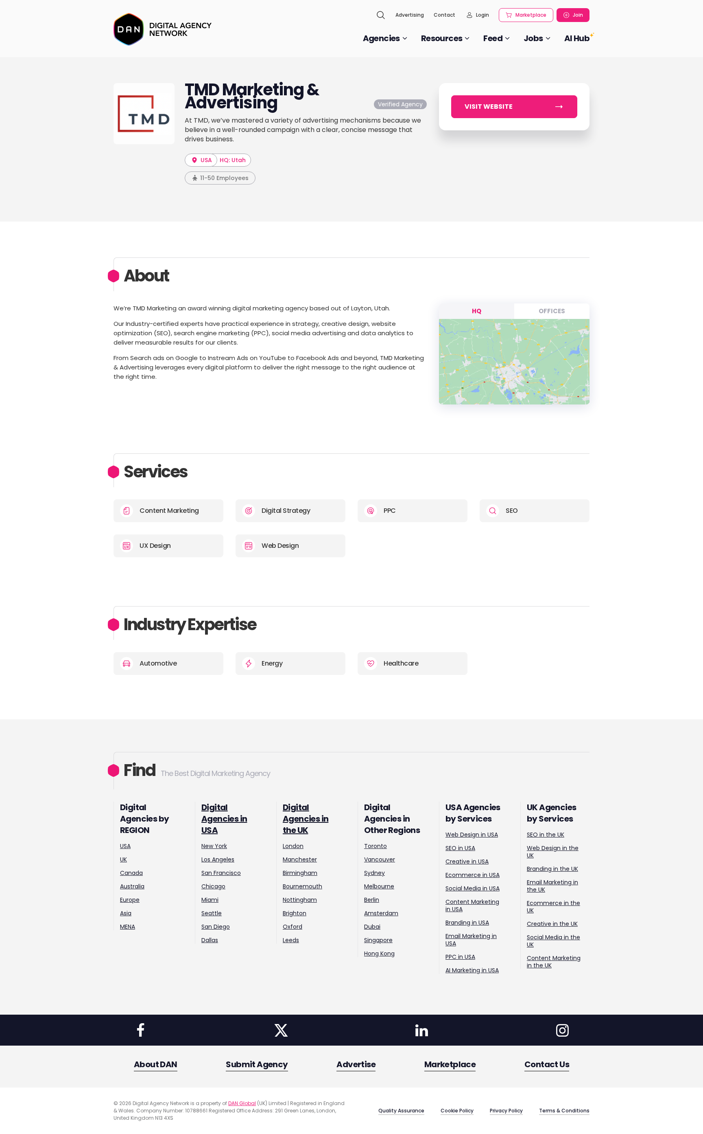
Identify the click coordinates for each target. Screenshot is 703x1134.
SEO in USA (460, 848)
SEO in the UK (545, 835)
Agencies (381, 38)
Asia (125, 913)
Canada (131, 873)
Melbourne (379, 886)
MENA (127, 927)
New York (214, 846)
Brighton (294, 913)
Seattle (211, 913)
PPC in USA (460, 957)
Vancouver (379, 859)
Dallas (209, 940)
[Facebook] (140, 1030)
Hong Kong (379, 953)
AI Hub (576, 38)
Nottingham (300, 900)
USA (205, 160)
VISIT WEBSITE (489, 106)
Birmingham (300, 873)
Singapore (378, 940)
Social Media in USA (472, 888)
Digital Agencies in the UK (305, 819)
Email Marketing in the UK (552, 886)
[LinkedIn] (422, 1030)
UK (123, 859)
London (293, 846)
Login (482, 14)
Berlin (371, 900)
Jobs (533, 38)
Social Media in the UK (553, 941)
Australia (132, 886)
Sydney (374, 873)
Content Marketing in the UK (554, 961)
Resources (442, 38)
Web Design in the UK (553, 851)
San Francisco (221, 873)
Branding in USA (467, 923)
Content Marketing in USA (472, 905)
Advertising (409, 14)
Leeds (291, 940)
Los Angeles (217, 859)
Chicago (213, 886)
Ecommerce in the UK (553, 906)
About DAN (155, 1064)
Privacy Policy (506, 1110)
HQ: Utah (233, 160)
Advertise (356, 1064)
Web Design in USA (471, 835)
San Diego (215, 927)
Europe (130, 900)
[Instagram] (562, 1030)
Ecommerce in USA (472, 875)
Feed (492, 38)
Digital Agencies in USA (224, 819)
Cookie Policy (457, 1110)
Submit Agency (257, 1064)
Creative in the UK (552, 924)
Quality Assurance (401, 1110)
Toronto (375, 846)
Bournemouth (302, 886)
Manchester (300, 859)
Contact (444, 14)
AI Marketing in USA (472, 970)
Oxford (292, 927)
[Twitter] (281, 1030)
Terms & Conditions (564, 1110)
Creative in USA (467, 861)
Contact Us (546, 1064)
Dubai (372, 927)
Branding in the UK (552, 869)
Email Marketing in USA (471, 939)
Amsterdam (381, 913)
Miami (209, 900)
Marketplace (530, 14)
